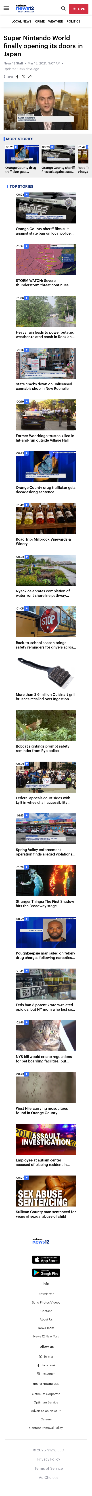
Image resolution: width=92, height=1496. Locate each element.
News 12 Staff (13, 63)
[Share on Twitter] (23, 77)
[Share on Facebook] (17, 77)
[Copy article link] (30, 77)
